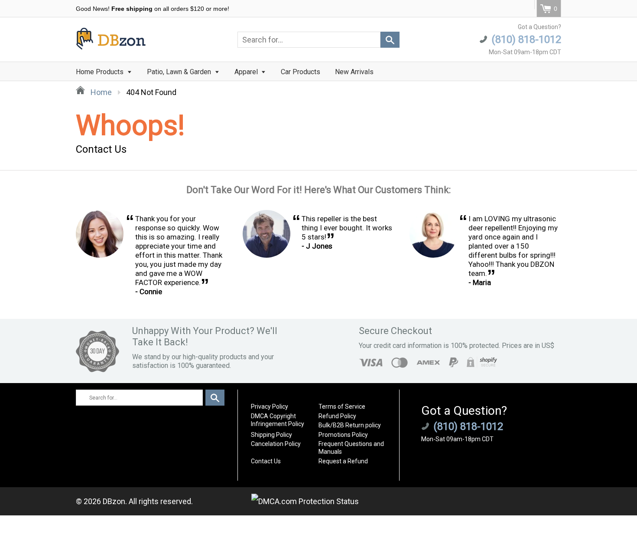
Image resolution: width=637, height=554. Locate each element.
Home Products (100, 72)
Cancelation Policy (276, 443)
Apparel (247, 72)
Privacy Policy (269, 406)
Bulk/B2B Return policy (349, 425)
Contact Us (266, 461)
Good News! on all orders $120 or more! (152, 8)
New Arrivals (354, 72)
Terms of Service (341, 406)
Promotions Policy (343, 434)
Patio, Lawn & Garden (180, 72)
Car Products (300, 72)
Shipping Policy (271, 434)
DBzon (114, 501)
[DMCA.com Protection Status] (305, 501)
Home (100, 92)
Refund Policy (337, 416)
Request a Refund (343, 461)
